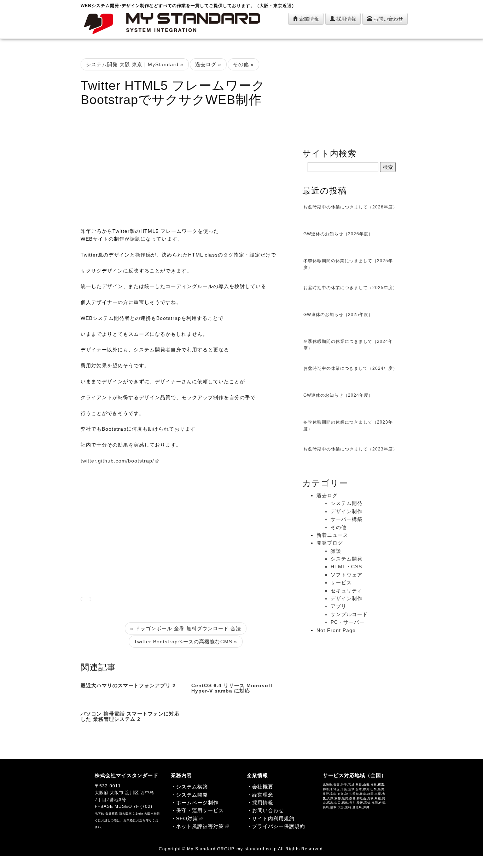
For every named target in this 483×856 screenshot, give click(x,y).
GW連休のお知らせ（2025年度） (338, 314)
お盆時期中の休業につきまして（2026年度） (350, 207)
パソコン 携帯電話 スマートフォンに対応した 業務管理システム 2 (130, 716)
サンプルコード (349, 614)
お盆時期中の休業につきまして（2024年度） (350, 368)
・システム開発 (189, 795)
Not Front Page (336, 630)
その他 (339, 527)
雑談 (336, 551)
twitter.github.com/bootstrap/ (117, 461)
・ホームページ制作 (195, 802)
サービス (341, 582)
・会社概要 (260, 786)
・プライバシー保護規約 (276, 826)
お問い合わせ (387, 19)
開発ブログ (329, 543)
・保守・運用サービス (197, 810)
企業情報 (308, 19)
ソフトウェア (346, 575)
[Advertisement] (186, 163)
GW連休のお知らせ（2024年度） (338, 395)
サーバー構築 (346, 519)
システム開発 (346, 503)
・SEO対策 (184, 818)
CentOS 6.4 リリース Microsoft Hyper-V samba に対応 (232, 688)
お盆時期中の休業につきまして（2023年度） (350, 449)
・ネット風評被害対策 (197, 826)
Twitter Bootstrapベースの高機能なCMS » (185, 641)
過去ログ (327, 495)
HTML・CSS (346, 566)
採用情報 (345, 19)
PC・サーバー (348, 622)
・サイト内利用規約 (271, 818)
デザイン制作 (346, 511)
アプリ (339, 606)
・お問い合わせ (265, 810)
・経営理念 (260, 795)
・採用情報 (260, 802)
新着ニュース (332, 535)
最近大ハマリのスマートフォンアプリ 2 (128, 685)
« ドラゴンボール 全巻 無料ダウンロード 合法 (185, 628)
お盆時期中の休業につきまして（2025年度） (350, 287)
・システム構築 (189, 786)
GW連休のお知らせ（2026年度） (338, 233)
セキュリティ (346, 590)
